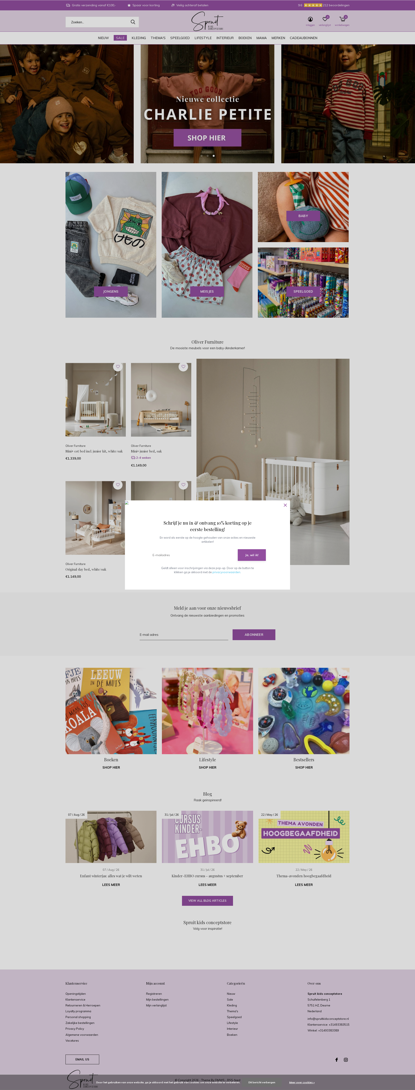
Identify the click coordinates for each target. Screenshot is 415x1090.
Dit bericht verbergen (261, 1082)
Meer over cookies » (302, 1082)
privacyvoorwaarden (226, 572)
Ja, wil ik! (251, 555)
